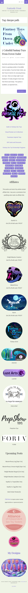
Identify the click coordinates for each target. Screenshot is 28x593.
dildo (20, 154)
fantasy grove (21, 157)
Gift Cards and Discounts (14, 142)
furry (5, 160)
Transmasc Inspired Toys (14, 137)
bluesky (14, 586)
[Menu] (2, 2)
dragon (5, 157)
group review (21, 160)
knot (13, 162)
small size (7, 173)
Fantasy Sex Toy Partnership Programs (14, 147)
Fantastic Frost (14, 8)
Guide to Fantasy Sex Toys (14, 127)
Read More (21, 91)
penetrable (19, 168)
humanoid (6, 162)
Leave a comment (21, 57)
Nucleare (23, 581)
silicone (21, 170)
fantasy (12, 157)
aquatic (14, 154)
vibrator (22, 173)
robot (13, 170)
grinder (12, 160)
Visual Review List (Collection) (14, 132)
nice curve (18, 165)
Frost (12, 57)
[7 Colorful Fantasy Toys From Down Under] (14, 36)
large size (21, 162)
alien (7, 154)
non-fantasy (9, 168)
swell (14, 173)
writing (14, 176)
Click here (7, 499)
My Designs (14, 552)
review (7, 170)
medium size (9, 165)
